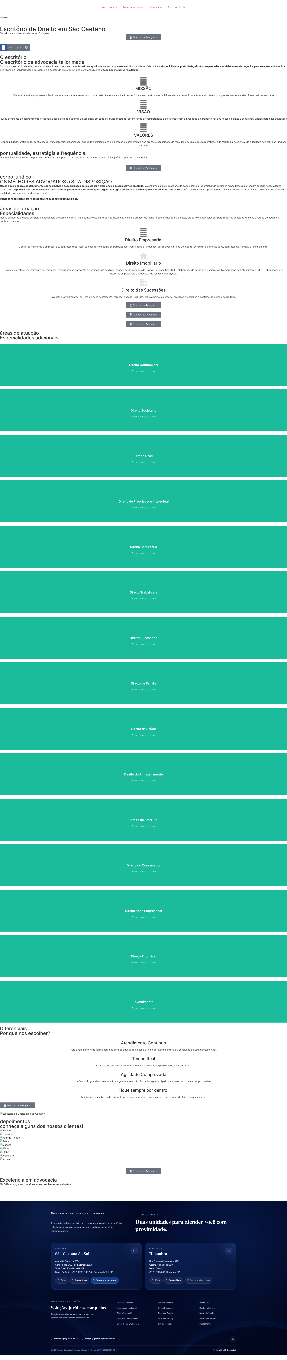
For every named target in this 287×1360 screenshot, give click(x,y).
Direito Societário (165, 1303)
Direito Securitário (166, 1308)
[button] (143, 1163)
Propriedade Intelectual (127, 1308)
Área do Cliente (177, 7)
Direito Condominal (125, 1303)
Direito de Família (165, 1313)
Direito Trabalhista (207, 1308)
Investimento (205, 1324)
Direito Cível (204, 1303)
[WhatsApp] (233, 1339)
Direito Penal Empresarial (128, 1324)
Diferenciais (155, 7)
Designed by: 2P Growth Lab (224, 1350)
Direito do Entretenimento (128, 1318)
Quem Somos (109, 7)
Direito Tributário (165, 1324)
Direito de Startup (165, 1318)
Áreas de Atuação (133, 7)
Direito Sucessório (125, 1313)
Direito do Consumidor (209, 1318)
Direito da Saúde (206, 1313)
